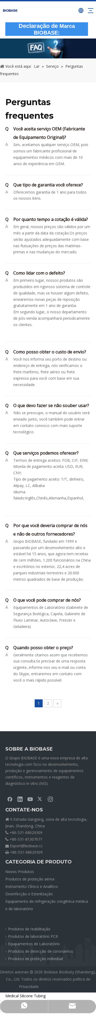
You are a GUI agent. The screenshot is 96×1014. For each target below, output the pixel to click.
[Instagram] (50, 799)
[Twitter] (40, 799)
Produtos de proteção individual (35, 958)
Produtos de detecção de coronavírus (40, 951)
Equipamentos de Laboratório (34, 943)
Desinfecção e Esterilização (29, 893)
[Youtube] (30, 799)
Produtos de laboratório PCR (33, 936)
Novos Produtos (19, 871)
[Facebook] (10, 799)
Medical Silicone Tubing (25, 995)
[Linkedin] (20, 799)
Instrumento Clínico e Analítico (31, 886)
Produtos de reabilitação (29, 928)
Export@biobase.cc (26, 845)
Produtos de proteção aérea (29, 879)
